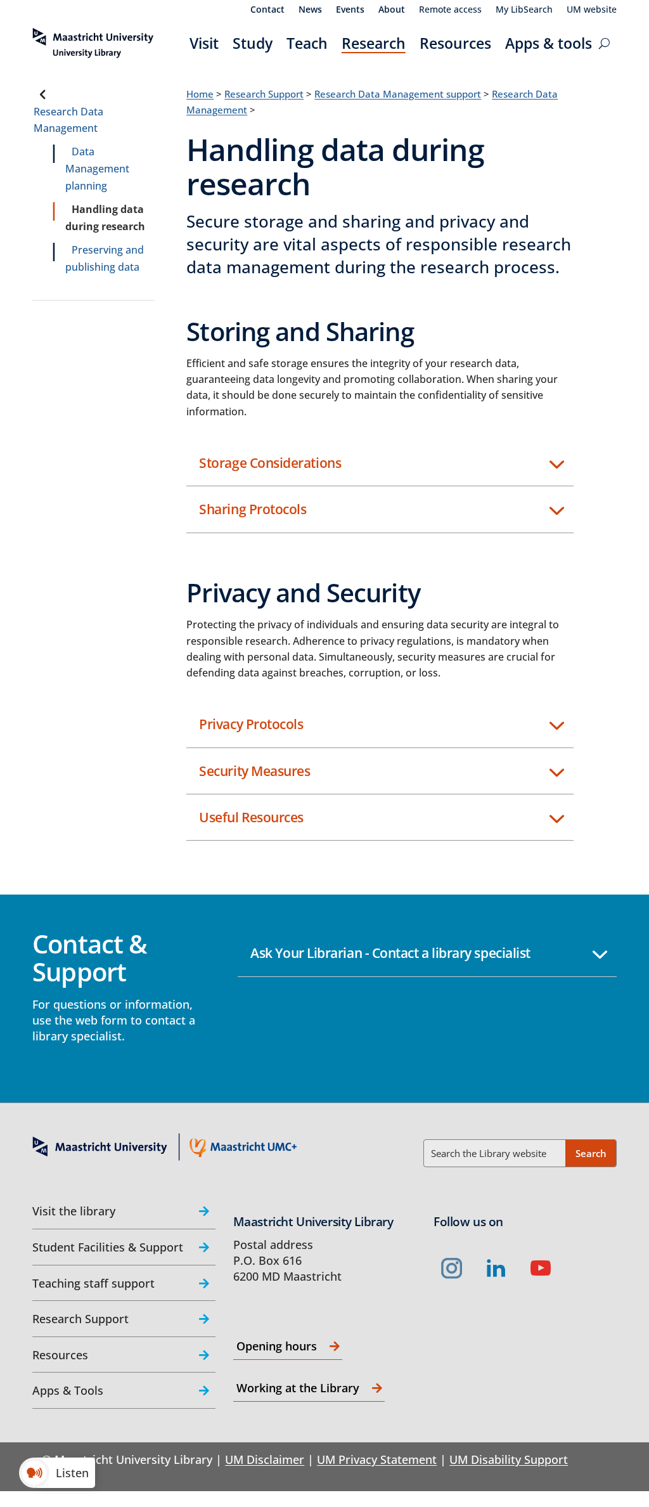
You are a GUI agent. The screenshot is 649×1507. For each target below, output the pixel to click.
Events (350, 10)
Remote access (450, 10)
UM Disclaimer (264, 1459)
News (310, 10)
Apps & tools (548, 43)
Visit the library (73, 1211)
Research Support (264, 93)
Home (200, 93)
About (391, 10)
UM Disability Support (508, 1459)
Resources (455, 43)
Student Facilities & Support (107, 1247)
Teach (307, 43)
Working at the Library (297, 1387)
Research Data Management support (397, 93)
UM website (592, 10)
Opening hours (276, 1346)
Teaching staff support (93, 1283)
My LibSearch (524, 10)
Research (374, 43)
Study (253, 43)
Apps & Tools (67, 1390)
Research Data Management (68, 120)
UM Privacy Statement (377, 1459)
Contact (267, 10)
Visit (204, 43)
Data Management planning (97, 169)
